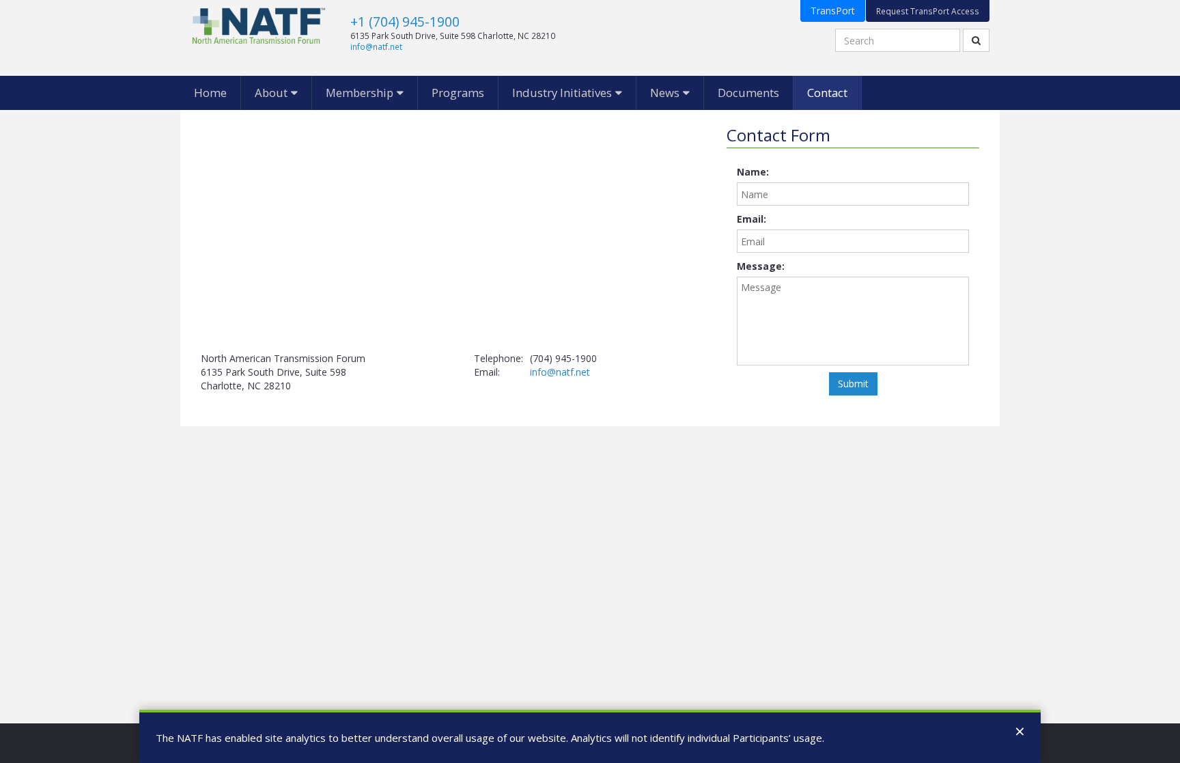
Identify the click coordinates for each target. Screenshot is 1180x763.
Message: (761, 266)
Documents (748, 92)
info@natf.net (376, 46)
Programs (458, 92)
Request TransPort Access (927, 10)
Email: (751, 218)
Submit (853, 383)
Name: (753, 171)
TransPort (833, 10)
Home (210, 92)
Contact (827, 92)
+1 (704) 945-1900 (405, 21)
